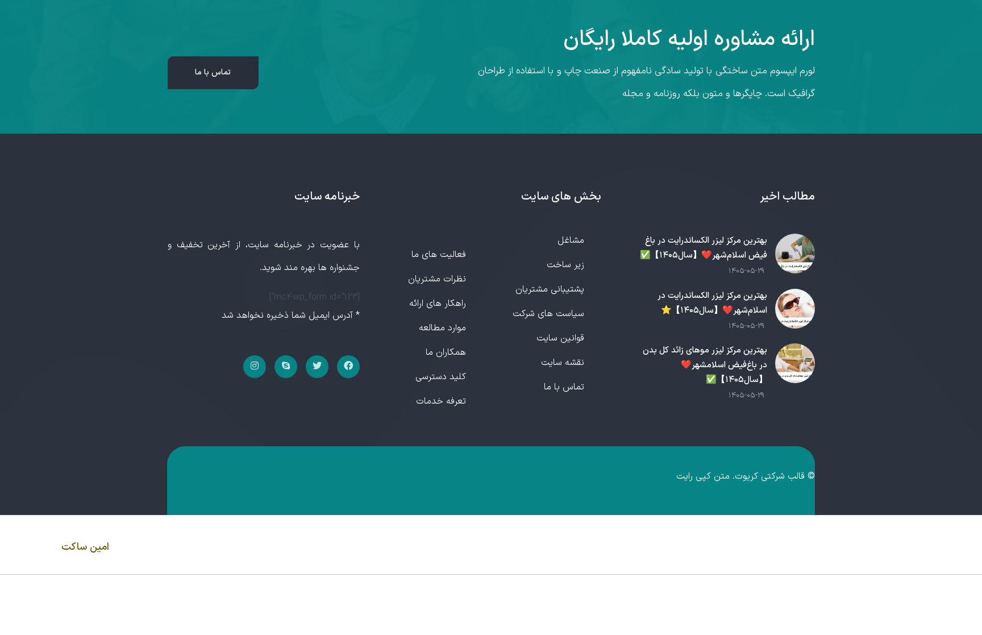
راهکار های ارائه (437, 303)
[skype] (285, 366)
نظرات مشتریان (437, 279)
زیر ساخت (565, 265)
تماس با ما (213, 72)
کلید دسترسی (440, 377)
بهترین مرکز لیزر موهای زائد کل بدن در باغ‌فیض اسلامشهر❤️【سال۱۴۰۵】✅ (705, 365)
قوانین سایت (560, 338)
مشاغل (570, 240)
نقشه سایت (562, 363)
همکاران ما (446, 352)
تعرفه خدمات (441, 401)
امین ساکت (85, 547)
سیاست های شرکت (548, 314)
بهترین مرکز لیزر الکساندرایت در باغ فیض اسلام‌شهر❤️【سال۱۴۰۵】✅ (703, 248)
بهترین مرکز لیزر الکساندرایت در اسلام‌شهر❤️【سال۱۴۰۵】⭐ (712, 303)
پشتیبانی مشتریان (549, 289)
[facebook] (348, 366)
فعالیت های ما (438, 255)
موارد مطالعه (442, 328)
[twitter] (317, 366)
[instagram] (254, 366)
